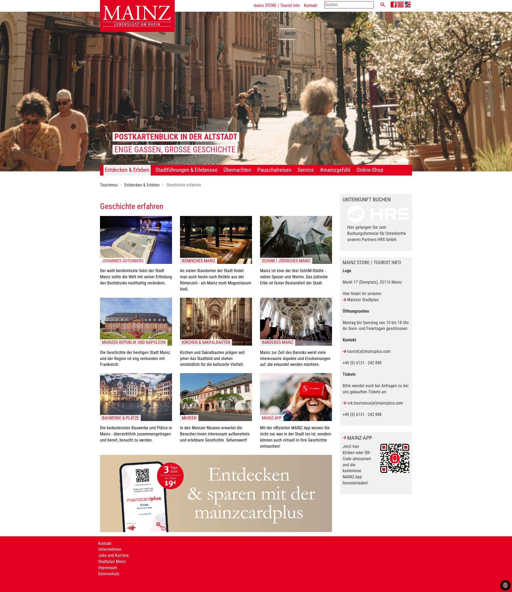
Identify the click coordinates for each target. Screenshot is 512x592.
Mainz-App (359, 438)
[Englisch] (408, 4)
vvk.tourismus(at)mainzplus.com (375, 403)
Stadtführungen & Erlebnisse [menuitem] (186, 170)
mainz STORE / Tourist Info (277, 5)
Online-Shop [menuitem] (370, 170)
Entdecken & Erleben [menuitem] (127, 170)
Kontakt (310, 5)
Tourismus (109, 184)
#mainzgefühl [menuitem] (335, 170)
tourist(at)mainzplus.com (368, 351)
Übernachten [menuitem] (237, 170)
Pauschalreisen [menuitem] (274, 170)
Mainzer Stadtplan (363, 299)
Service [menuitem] (306, 170)
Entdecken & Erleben (142, 184)
